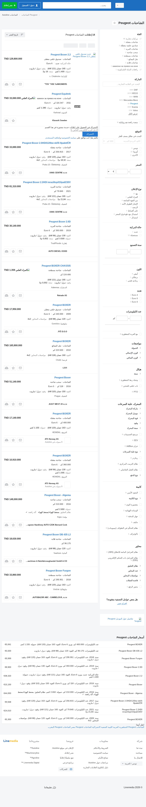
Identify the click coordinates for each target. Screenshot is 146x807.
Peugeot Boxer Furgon (58, 570)
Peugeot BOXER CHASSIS (56, 266)
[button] (13, 84)
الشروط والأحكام (101, 748)
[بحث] (108, 5)
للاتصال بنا (138, 758)
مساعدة (139, 753)
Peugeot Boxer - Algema (57, 495)
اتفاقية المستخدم (53, 138)
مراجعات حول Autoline (98, 762)
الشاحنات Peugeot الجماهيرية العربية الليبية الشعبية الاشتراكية (118, 727)
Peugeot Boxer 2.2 (61, 54)
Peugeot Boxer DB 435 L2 (57, 534)
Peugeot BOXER (62, 305)
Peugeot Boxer (62, 377)
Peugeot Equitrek (61, 94)
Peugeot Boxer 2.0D (60, 221)
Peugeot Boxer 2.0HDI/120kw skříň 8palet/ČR (46, 143)
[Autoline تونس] (135, 5)
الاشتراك (90, 134)
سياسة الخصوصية (68, 138)
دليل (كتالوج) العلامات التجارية (95, 767)
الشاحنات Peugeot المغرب (59, 727)
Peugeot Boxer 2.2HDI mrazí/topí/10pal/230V (47, 182)
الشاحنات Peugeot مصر (81, 727)
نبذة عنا (139, 748)
